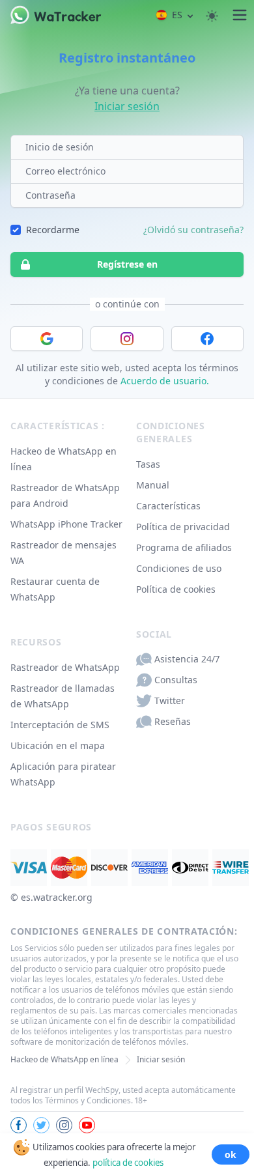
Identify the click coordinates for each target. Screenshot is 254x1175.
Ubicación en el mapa (57, 745)
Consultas (175, 679)
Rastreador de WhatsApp (65, 667)
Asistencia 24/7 (186, 659)
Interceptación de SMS (59, 724)
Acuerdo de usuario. (164, 381)
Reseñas (172, 721)
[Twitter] (41, 1125)
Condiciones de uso (178, 568)
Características (168, 506)
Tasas (148, 464)
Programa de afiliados (184, 547)
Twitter (169, 700)
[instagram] (64, 1125)
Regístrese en (127, 264)
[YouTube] (87, 1125)
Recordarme (52, 229)
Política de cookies (176, 589)
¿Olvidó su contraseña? (193, 229)
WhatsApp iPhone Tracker (66, 524)
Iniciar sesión (127, 106)
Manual (152, 485)
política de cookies (127, 1162)
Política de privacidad (183, 526)
